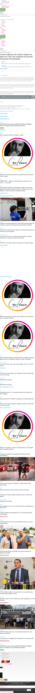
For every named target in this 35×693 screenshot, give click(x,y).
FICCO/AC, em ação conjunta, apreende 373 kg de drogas (16, 243)
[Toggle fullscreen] (4, 686)
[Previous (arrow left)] (1, 687)
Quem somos (4, 0)
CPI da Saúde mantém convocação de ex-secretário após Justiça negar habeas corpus (16, 592)
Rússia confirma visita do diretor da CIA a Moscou (14, 490)
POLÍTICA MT (2, 590)
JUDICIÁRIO (4, 603)
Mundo (3, 25)
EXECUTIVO (4, 516)
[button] (17, 4)
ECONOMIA (2, 510)
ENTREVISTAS (4, 641)
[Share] (2, 686)
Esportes (3, 42)
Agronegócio (4, 21)
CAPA (5, 63)
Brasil (3, 24)
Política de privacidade (6, 1)
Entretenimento (11, 63)
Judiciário (1, 630)
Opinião (1, 133)
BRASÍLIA (1, 122)
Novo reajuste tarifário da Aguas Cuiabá (11, 135)
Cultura (7, 63)
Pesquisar (1, 13)
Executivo (1, 520)
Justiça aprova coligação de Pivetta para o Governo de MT (17, 638)
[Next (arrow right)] (2, 687)
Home (3, 20)
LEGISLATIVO (4, 555)
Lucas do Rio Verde (3, 234)
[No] (14, 692)
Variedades (4, 26)
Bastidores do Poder (6, 501)
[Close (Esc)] (1, 686)
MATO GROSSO (2, 362)
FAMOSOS (1, 228)
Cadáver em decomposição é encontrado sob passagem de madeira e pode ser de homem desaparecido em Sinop (17, 224)
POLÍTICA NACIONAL (3, 499)
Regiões (23, 63)
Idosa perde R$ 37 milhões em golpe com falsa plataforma (17, 399)
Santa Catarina (27, 63)
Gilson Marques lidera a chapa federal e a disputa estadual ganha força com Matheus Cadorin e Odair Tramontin (17, 358)
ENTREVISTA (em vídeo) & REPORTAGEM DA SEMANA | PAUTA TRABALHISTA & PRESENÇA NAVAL (16, 124)
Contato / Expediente (5, 2)
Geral (14, 63)
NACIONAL (20, 63)
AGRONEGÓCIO (2, 378)
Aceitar (29, 690)
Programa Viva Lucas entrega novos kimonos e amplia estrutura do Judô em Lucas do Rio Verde (16, 237)
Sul (30, 63)
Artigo (1, 172)
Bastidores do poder (6, 380)
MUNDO (17, 63)
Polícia (1, 221)
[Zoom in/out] (6, 686)
